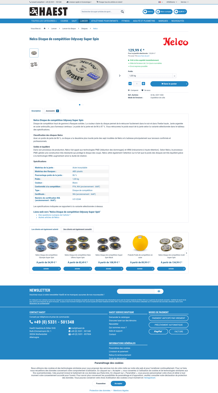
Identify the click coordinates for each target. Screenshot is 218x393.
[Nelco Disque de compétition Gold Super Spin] (171, 243)
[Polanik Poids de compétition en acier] (140, 243)
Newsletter (113, 324)
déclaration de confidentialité (39, 303)
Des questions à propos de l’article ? (54, 215)
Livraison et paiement (118, 351)
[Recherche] (122, 11)
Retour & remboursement (120, 355)
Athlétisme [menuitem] (171, 2)
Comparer (134, 90)
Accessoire (52, 111)
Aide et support (115, 331)
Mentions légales (121, 390)
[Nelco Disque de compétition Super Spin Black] (109, 243)
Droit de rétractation (118, 358)
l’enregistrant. (150, 378)
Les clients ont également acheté (45, 229)
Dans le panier (170, 84)
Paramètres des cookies (119, 348)
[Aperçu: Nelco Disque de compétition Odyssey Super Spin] (34, 52)
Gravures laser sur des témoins (122, 320)
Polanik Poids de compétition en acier (140, 256)
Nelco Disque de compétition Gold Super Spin (171, 256)
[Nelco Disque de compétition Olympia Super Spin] (46, 243)
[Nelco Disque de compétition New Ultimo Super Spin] (77, 243)
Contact (112, 334)
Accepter (118, 383)
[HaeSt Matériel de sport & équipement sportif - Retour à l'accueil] (49, 11)
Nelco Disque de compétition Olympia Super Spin (46, 256)
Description (36, 111)
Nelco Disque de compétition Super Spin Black (109, 256)
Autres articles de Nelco (48, 217)
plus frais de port (143, 56)
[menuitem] (102, 11)
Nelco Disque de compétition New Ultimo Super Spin (78, 256)
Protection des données (100, 390)
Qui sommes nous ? (118, 327)
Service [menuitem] (184, 2)
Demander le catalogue (119, 317)
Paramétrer (101, 383)
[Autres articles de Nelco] (175, 41)
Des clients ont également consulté (77, 229)
